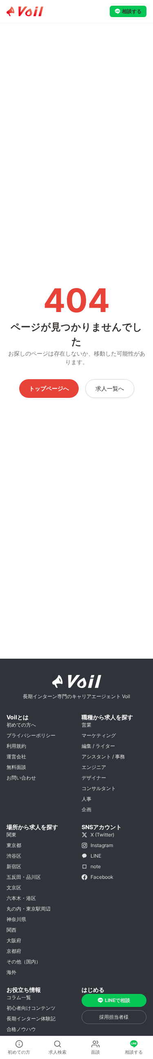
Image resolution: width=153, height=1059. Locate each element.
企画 (86, 809)
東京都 (14, 845)
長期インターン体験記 (31, 1018)
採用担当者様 (114, 1017)
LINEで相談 (117, 1000)
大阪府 (14, 940)
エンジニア (94, 767)
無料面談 (16, 767)
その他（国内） (24, 962)
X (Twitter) (102, 835)
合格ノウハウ (21, 1029)
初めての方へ (21, 725)
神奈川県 (16, 919)
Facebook (102, 877)
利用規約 (16, 746)
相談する (132, 11)
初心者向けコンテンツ (31, 1008)
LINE (96, 856)
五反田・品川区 (24, 877)
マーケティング (99, 735)
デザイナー (94, 778)
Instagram (102, 845)
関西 (11, 930)
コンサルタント (99, 788)
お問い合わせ (21, 778)
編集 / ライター (98, 746)
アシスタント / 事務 (103, 756)
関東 (11, 835)
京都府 (14, 951)
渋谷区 (14, 856)
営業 (86, 725)
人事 (86, 799)
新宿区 (14, 866)
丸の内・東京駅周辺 (29, 909)
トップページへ (49, 388)
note (96, 866)
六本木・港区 (21, 898)
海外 (11, 972)
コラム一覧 (19, 997)
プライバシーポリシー (31, 735)
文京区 (14, 887)
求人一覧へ (109, 388)
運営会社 (16, 756)
